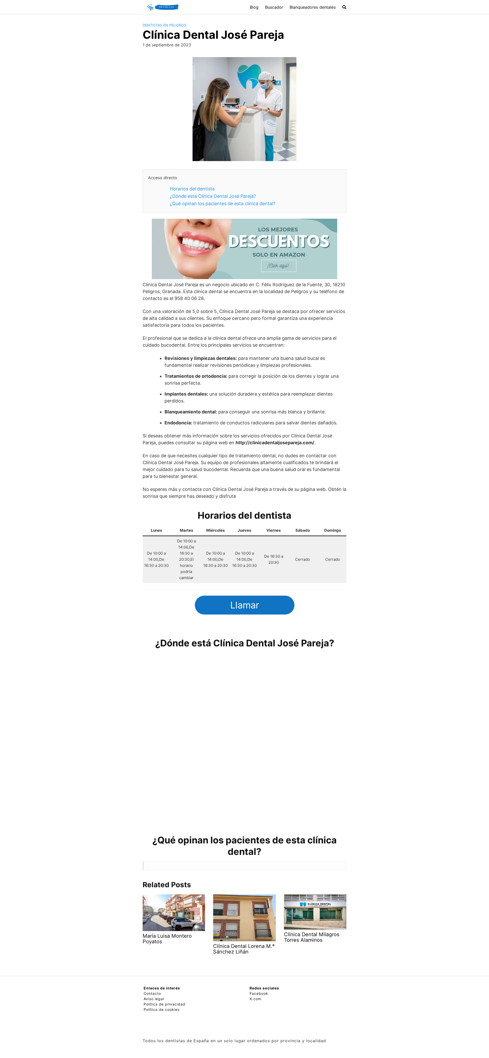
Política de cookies (162, 1009)
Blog (254, 7)
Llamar (244, 605)
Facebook (259, 993)
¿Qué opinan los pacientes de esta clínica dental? (222, 203)
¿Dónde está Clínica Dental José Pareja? (213, 196)
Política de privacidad (164, 1004)
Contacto (152, 993)
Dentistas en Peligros (164, 25)
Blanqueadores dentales (313, 7)
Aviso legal (154, 999)
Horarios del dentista (192, 188)
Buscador (274, 7)
